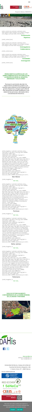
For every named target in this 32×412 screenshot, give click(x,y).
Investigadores (25, 47)
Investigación (25, 61)
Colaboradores (25, 49)
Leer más (19, 409)
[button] (29, 2)
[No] (30, 407)
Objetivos (27, 37)
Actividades (26, 58)
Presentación (25, 35)
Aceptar (13, 409)
